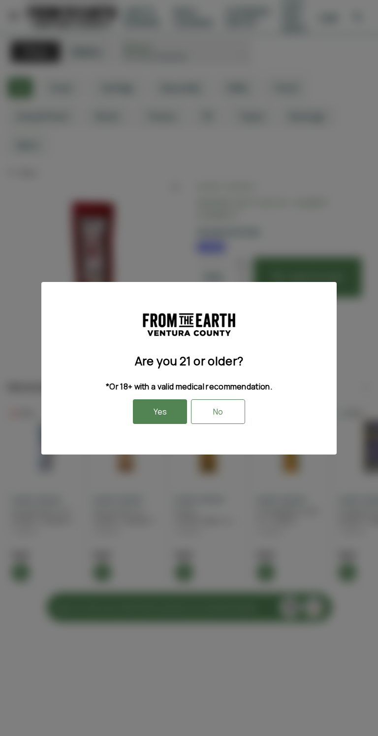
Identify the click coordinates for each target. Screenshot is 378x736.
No (218, 411)
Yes (160, 411)
